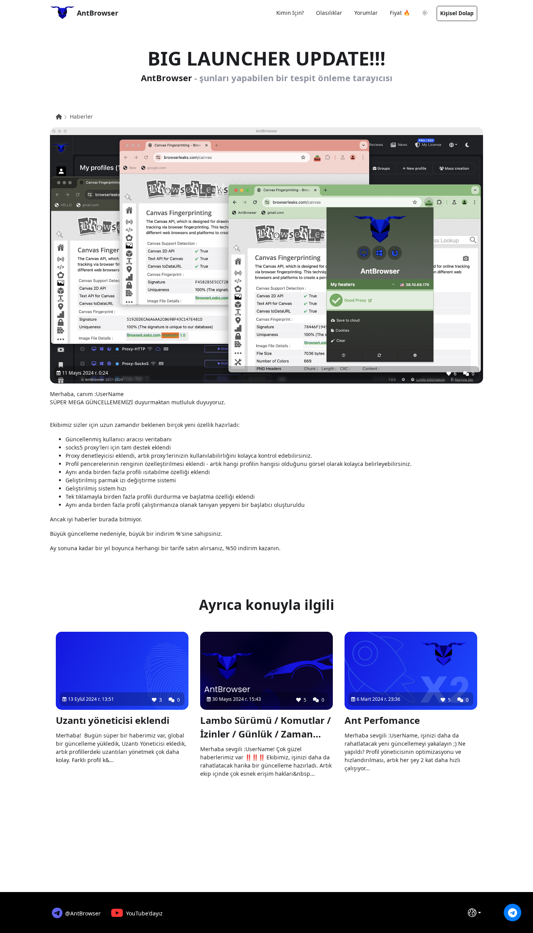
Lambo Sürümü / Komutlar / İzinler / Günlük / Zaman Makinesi (265, 727)
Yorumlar (366, 12)
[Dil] (474, 912)
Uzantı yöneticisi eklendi (112, 720)
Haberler (81, 116)
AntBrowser (96, 13)
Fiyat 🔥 (400, 12)
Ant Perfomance (382, 720)
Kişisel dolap (457, 13)
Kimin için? (290, 12)
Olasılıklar (329, 12)
